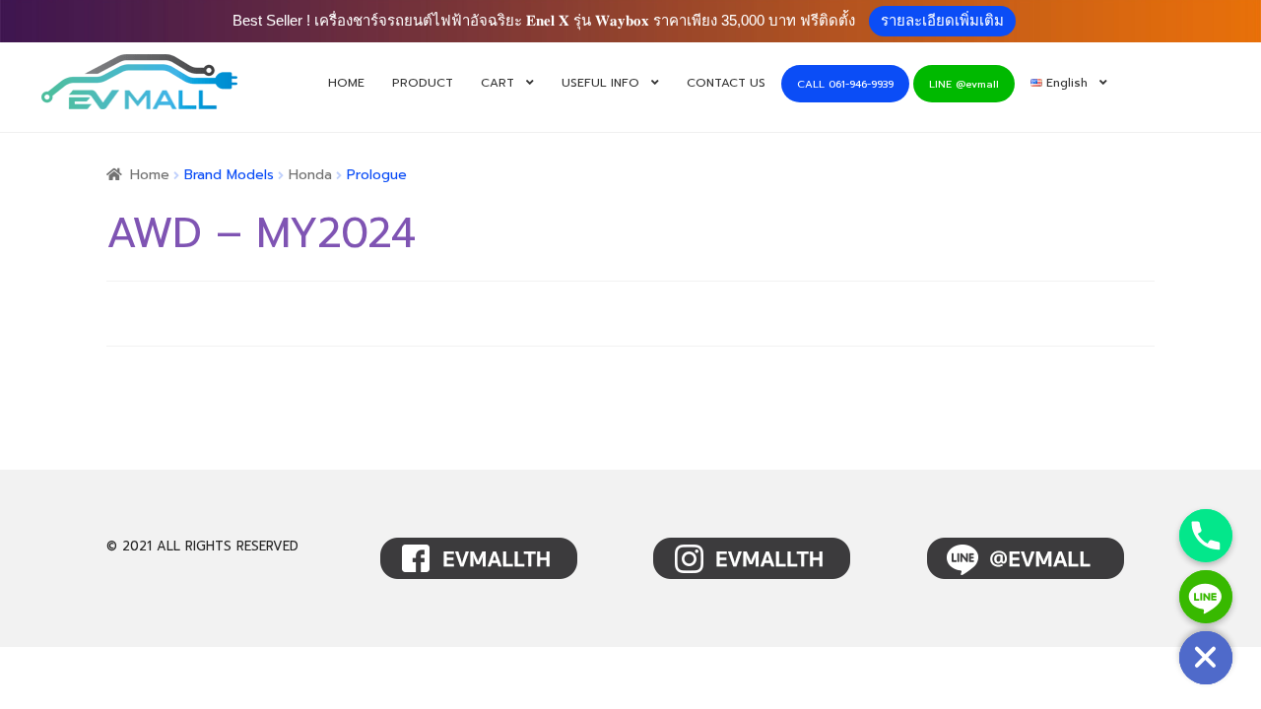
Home (149, 174)
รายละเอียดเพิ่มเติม (942, 20)
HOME (346, 83)
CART (497, 83)
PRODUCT (422, 83)
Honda (310, 174)
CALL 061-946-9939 (845, 84)
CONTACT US (726, 83)
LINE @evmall (964, 84)
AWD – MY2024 (260, 233)
